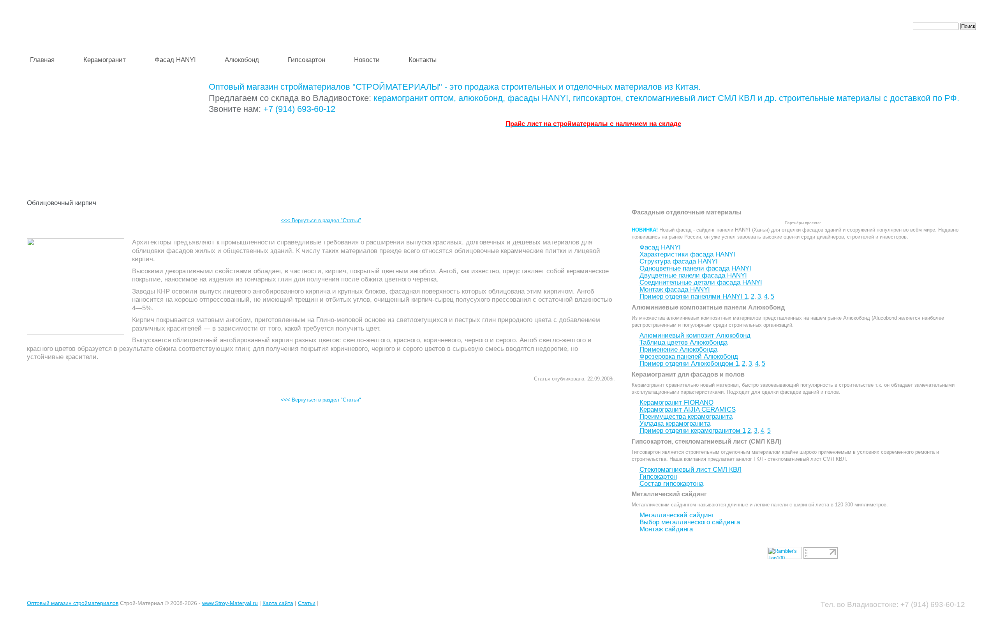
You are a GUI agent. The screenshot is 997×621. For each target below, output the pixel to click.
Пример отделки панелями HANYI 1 (693, 296)
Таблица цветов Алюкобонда (683, 342)
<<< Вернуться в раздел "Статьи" (321, 220)
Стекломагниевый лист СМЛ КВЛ (690, 469)
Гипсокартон (306, 60)
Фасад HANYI (175, 60)
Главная (42, 60)
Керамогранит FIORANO (676, 402)
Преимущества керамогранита (686, 416)
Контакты (423, 60)
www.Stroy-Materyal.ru (230, 603)
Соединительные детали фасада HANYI (700, 282)
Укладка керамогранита (674, 423)
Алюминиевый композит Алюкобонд (694, 335)
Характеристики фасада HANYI (687, 254)
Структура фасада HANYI (678, 261)
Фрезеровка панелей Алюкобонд (688, 356)
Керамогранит (104, 60)
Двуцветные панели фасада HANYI (693, 275)
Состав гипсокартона (671, 483)
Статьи (306, 603)
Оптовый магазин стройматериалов (72, 603)
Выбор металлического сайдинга (689, 522)
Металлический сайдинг (676, 515)
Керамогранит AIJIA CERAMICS (687, 409)
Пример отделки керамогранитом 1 (692, 430)
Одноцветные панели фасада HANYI (695, 268)
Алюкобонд (242, 60)
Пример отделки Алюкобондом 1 (689, 363)
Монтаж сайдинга (666, 529)
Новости (367, 60)
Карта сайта (277, 603)
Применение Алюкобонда (678, 349)
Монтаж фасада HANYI (674, 289)
